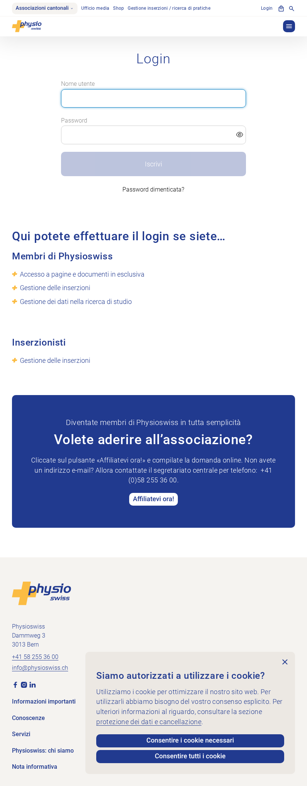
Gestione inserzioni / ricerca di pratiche (169, 8)
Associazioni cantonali (42, 8)
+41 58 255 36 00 (35, 656)
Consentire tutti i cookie (190, 756)
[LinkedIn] (32, 685)
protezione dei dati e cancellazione (148, 722)
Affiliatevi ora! (153, 499)
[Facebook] (15, 685)
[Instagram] (24, 685)
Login (267, 8)
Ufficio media (95, 8)
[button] (289, 26)
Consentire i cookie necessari (190, 740)
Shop (118, 8)
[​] (153, 135)
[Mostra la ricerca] (291, 8)
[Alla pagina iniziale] (41, 593)
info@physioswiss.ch (40, 667)
